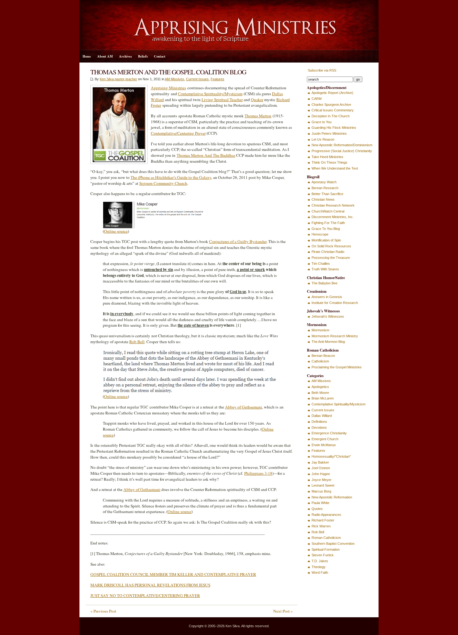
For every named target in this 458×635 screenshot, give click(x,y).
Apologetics (320, 387)
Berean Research (325, 188)
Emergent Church (325, 439)
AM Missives (174, 79)
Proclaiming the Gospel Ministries (337, 367)
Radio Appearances (326, 514)
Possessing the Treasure (331, 257)
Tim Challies (321, 263)
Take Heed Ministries (327, 157)
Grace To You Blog (326, 229)
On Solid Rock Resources (331, 246)
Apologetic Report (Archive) (332, 93)
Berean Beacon (323, 355)
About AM (105, 56)
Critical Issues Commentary (333, 110)
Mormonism (320, 330)
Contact (159, 56)
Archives (125, 56)
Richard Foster (323, 520)
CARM (317, 98)
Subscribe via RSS (321, 70)
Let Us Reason (323, 139)
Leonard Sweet (323, 485)
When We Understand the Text (335, 168)
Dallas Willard (322, 416)
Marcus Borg (321, 491)
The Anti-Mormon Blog (328, 341)
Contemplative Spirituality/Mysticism (210, 93)
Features (217, 79)
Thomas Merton (258, 116)
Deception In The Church (331, 116)
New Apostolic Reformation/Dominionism (342, 145)
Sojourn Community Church (163, 183)
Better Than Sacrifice (327, 194)
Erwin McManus (324, 445)
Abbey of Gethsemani (243, 407)
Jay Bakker (320, 462)
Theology (319, 567)
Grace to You (322, 122)
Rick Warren (321, 526)
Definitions (319, 421)
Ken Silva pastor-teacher (118, 79)
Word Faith (320, 572)
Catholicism (320, 361)
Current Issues (197, 79)
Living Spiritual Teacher (222, 99)
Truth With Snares (325, 269)
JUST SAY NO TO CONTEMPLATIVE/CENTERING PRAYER (145, 595)
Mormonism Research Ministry (335, 336)
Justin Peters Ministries (329, 133)
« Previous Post (103, 611)
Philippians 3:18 (258, 473)
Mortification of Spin (326, 240)
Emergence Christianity (329, 433)
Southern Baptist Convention (333, 543)
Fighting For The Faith (328, 223)
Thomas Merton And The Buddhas (206, 155)
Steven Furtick (323, 555)
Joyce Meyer (322, 480)
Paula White (320, 503)
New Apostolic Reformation (332, 497)
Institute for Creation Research (335, 303)
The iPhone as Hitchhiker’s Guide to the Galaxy (171, 177)
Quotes (317, 509)
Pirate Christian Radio (328, 252)
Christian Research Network (333, 205)
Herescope (320, 234)
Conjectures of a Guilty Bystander (237, 241)
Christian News (323, 199)
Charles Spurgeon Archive (331, 104)
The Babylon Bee (324, 283)
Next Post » (283, 611)
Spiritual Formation (326, 549)
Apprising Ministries (168, 88)
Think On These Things (329, 162)
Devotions (319, 427)
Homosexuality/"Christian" (331, 456)
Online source (116, 231)
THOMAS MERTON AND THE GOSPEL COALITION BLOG (168, 71)
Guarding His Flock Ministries (334, 127)
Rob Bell (137, 341)
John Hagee (321, 474)
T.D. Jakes (320, 561)
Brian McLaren (323, 398)
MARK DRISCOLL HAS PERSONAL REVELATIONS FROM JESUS (150, 585)
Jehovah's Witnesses (328, 316)
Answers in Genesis (327, 297)
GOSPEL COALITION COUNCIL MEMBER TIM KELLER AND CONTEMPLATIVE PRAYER (173, 574)
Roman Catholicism (326, 537)
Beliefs (143, 56)
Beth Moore (320, 393)
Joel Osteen (321, 468)
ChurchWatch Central (328, 211)
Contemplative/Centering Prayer (178, 133)
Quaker (257, 99)
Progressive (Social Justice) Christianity (342, 151)
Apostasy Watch (324, 182)
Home (87, 56)
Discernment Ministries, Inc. (333, 217)
